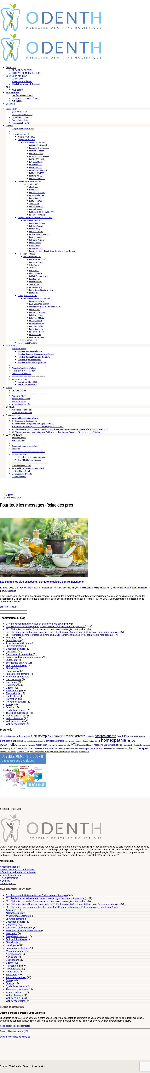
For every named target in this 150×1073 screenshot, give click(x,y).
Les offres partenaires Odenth (25, 98)
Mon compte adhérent (22, 81)
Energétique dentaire (16, 662)
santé (26, 752)
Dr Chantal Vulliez (36, 153)
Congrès (9, 125)
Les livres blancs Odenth (21, 471)
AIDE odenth (17, 89)
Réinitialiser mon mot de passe (26, 84)
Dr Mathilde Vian (35, 282)
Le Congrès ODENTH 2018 (27, 340)
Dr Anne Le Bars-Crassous (39, 148)
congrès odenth (105, 736)
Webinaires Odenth (19, 396)
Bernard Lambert (35, 237)
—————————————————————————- (28, 131)
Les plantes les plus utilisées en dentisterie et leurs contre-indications (42, 581)
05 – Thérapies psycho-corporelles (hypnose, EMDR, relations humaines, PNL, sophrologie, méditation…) (59, 634)
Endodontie (11, 660)
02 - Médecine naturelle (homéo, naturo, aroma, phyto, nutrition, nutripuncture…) (63, 587)
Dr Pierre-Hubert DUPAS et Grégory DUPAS (45, 307)
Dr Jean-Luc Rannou (36, 332)
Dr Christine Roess (36, 329)
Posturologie (12, 696)
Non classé (11, 682)
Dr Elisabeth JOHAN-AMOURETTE (41, 212)
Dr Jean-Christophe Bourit (39, 156)
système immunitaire (60, 751)
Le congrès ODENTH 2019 (27, 296)
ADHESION (11, 67)
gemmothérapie (83, 741)
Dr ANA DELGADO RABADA (39, 304)
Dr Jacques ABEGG (36, 301)
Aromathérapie (13, 640)
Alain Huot (33, 268)
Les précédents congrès (21, 134)
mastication (41, 744)
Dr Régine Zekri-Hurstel (38, 145)
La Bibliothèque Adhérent (21, 465)
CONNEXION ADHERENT (17, 75)
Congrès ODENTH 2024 (26, 140)
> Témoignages (8, 883)
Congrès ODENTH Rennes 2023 (29, 181)
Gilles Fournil (34, 265)
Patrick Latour (34, 245)
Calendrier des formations (21, 374)
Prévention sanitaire (16, 701)
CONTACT (10, 103)
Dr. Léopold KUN (35, 321)
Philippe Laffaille (35, 273)
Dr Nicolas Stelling (36, 326)
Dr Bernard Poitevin (36, 240)
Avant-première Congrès (21, 404)
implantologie (30, 745)
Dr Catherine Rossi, (36, 206)
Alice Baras (33, 187)
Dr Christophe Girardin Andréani (41, 290)
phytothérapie (137, 748)
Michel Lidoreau (35, 243)
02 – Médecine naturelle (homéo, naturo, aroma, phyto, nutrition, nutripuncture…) (46, 626)
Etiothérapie (12, 668)
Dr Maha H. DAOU (35, 201)
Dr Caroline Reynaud (37, 262)
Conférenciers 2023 (30, 184)
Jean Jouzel (34, 204)
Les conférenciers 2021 (32, 257)
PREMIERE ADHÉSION (22, 70)
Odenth (9, 687)
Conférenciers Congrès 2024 (34, 142)
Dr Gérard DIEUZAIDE (37, 179)
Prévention (11, 699)
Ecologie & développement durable (24, 657)
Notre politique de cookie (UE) (14, 1031)
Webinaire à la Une (19, 390)
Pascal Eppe (34, 190)
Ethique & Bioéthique (16, 665)
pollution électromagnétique (12, 752)
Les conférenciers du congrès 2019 (36, 298)
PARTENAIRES (12, 92)
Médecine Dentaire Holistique (108, 745)
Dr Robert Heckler (36, 315)
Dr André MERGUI (35, 165)
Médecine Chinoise (85, 745)
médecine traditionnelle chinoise (136, 745)
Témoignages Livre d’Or (21, 123)
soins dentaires (36, 752)
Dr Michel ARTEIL (35, 176)
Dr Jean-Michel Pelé (36, 195)
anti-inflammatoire (21, 736)
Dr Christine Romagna (37, 223)
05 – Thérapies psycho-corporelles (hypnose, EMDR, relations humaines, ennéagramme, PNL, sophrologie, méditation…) (57, 432)
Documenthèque (13, 415)
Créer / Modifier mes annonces (29, 460)
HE (99, 741)
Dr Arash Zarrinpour (36, 248)
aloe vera (118, 587)
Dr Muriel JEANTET (36, 173)
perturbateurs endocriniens (115, 749)
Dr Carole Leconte (36, 231)
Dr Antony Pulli (34, 279)
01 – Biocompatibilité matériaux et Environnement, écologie (36, 623)
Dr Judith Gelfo (35, 335)
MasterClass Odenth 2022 (27, 385)
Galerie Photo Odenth (20, 120)
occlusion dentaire (34, 749)
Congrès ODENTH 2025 (26, 137)
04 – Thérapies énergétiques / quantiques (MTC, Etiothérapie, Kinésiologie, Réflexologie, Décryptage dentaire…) (63, 632)
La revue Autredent (19, 477)
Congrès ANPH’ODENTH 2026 (23, 128)
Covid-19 (122, 736)
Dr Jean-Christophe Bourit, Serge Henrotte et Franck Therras (52, 251)
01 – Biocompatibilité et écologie (24, 421)
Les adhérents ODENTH (20, 117)
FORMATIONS (11, 346)
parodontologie (94, 748)
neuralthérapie (6, 749)
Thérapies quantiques (17, 712)
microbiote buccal (55, 745)
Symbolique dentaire (16, 710)
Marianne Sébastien (36, 337)
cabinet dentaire (75, 736)
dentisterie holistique (11, 740)
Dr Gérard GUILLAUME (37, 312)
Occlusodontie (13, 685)
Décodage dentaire (15, 648)
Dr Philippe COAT (35, 167)
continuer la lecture (9, 606)
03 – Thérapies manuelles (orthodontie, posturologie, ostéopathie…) (37, 426)
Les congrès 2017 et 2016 (27, 343)
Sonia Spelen (34, 284)
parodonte (59, 749)
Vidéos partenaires (15, 715)
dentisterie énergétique (33, 741)
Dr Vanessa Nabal (35, 287)
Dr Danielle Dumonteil (37, 259)
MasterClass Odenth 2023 (27, 382)
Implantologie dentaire (17, 673)
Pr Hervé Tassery (35, 209)
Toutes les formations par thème (24, 371)
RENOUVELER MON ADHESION (26, 73)
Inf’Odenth (10, 407)
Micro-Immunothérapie (17, 676)
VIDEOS (9, 387)
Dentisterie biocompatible (19, 654)
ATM (51, 736)
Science (10, 707)
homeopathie (113, 740)
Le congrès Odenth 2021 (27, 254)
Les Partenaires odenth (22, 95)
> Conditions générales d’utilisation (18, 872)
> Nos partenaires (9, 878)
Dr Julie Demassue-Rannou (39, 234)
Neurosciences (13, 679)
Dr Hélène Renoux (36, 226)
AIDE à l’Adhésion (18, 440)
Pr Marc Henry (34, 229)
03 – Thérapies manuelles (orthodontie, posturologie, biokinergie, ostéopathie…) (47, 629)
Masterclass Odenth (19, 379)
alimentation (6, 736)
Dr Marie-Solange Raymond (39, 276)
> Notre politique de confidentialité (17, 869)
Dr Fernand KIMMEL (36, 318)
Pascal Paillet (34, 270)
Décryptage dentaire (54, 740)
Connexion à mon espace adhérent (25, 446)
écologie (74, 752)
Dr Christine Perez (36, 198)
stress (46, 751)
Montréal (67, 745)
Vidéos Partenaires (19, 401)
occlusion (19, 748)
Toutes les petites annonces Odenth (31, 457)
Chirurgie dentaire (15, 646)
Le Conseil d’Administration (22, 114)
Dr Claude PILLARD (36, 162)
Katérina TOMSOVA (36, 159)
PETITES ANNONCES (19, 454)
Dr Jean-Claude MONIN (38, 170)
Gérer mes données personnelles (15, 1036)
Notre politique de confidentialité (15, 1025)
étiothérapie (84, 752)
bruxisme (59, 736)
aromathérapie (40, 736)
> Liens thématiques (10, 875)
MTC (74, 744)
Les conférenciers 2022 (32, 220)
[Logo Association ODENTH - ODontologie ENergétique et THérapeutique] (51, 30)
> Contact (5, 880)
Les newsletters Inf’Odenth (22, 413)
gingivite (93, 741)
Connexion (16, 449)
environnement (70, 741)
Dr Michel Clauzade (36, 151)
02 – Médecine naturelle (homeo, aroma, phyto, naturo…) (33, 424)
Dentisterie (11, 651)
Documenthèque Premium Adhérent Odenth (28, 468)
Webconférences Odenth (21, 399)
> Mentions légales (10, 866)
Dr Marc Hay (33, 293)
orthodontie (48, 748)
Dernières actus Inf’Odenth (22, 410)
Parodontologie (14, 690)
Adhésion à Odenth (19, 438)
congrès (90, 736)
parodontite (69, 749)
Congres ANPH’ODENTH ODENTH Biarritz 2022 (35, 218)
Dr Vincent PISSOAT (36, 323)
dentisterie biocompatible (136, 736)
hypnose (21, 745)
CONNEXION (17, 78)
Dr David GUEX (34, 309)
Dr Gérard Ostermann (37, 192)
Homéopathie (13, 671)
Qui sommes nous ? (19, 112)
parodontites (80, 749)
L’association (11, 109)
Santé (9, 704)
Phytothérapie (13, 693)
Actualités (11, 637)
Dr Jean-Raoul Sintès (37, 215)
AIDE (8, 87)
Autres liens (17, 101)
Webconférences (14, 718)
